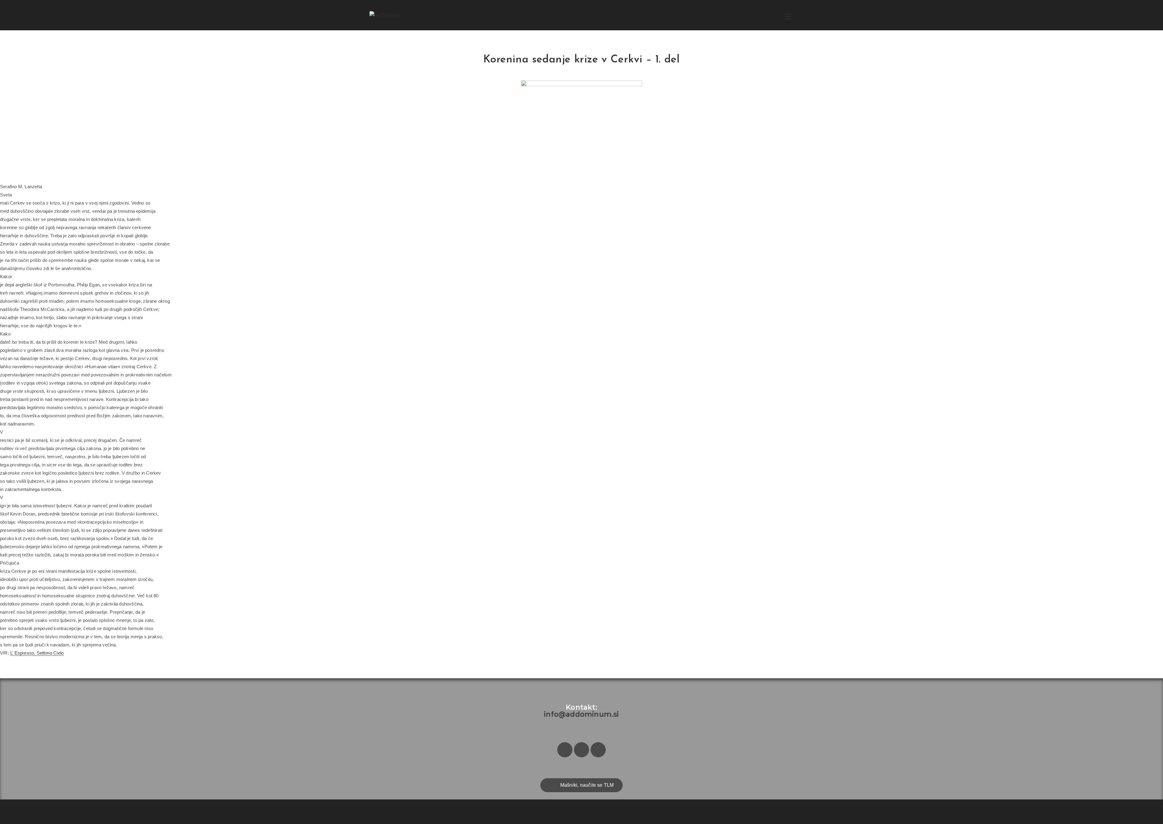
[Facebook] (564, 749)
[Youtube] (598, 749)
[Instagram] (581, 749)
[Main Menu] (788, 15)
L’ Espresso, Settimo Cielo (37, 653)
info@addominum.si (581, 714)
